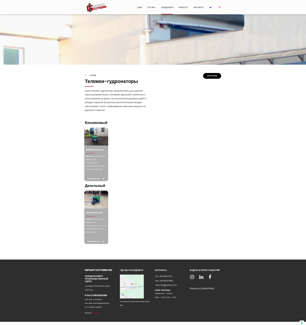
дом (139, 7)
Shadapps (96, 313)
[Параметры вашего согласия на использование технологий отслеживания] (302, 322)
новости (183, 7)
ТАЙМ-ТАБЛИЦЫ (162, 290)
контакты (198, 7)
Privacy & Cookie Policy (202, 288)
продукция (167, 7)
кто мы (151, 7)
